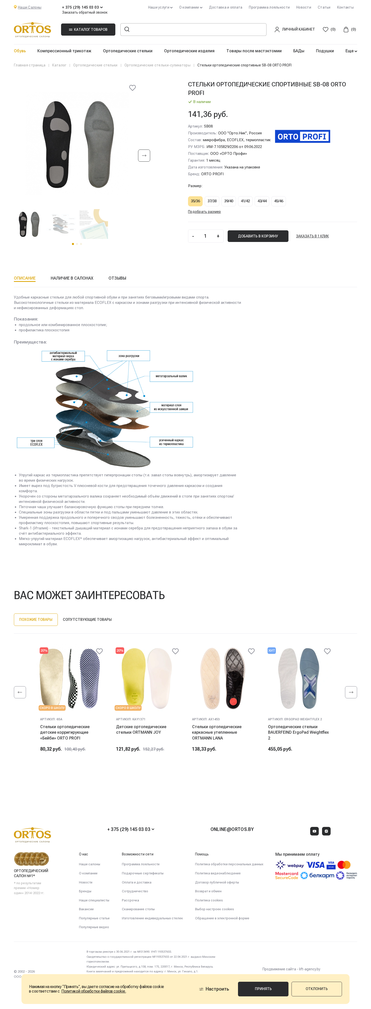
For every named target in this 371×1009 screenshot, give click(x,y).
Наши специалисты (94, 900)
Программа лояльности (269, 7)
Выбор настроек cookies (214, 909)
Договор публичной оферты (217, 882)
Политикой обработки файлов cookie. (93, 991)
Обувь (20, 50)
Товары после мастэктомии (254, 50)
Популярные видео (94, 927)
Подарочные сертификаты (143, 873)
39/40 (228, 201)
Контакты (345, 7)
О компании (88, 873)
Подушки (325, 50)
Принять (263, 989)
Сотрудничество (135, 891)
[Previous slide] (20, 692)
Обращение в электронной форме (222, 918)
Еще (350, 50)
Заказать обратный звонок (85, 12)
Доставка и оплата (226, 7)
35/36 (195, 201)
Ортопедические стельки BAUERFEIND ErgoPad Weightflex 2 (298, 732)
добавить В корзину (258, 236)
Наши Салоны (29, 7)
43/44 (262, 201)
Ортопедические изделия (189, 50)
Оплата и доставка (136, 882)
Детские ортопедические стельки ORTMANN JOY (141, 729)
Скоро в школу (52, 708)
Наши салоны (89, 864)
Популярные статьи (94, 918)
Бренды (85, 891)
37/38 (212, 201)
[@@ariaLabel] (99, 651)
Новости (303, 7)
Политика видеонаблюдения (218, 873)
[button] (73, 244)
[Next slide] (144, 156)
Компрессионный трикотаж (64, 50)
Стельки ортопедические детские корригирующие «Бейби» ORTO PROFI (65, 732)
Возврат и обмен (208, 891)
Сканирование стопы (138, 909)
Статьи (324, 7)
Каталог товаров (91, 30)
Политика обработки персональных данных (229, 864)
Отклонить (317, 989)
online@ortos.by (232, 829)
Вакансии (86, 909)
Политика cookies (209, 900)
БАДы (298, 50)
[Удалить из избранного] (132, 88)
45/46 (278, 201)
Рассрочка (130, 900)
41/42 (245, 201)
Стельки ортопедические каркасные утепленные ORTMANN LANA (217, 732)
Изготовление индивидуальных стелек (152, 918)
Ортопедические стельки (127, 50)
